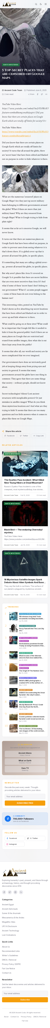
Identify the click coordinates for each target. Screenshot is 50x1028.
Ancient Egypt (8, 904)
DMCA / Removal (9, 960)
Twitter (25, 436)
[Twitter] (10, 892)
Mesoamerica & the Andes (13, 917)
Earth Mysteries (10, 64)
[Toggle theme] (41, 4)
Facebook (11, 436)
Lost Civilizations (9, 935)
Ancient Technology (10, 931)
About (6, 1017)
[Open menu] (45, 4)
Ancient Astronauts (10, 909)
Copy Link (40, 436)
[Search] (36, 4)
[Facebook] (4, 892)
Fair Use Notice (8, 968)
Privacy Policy (26, 1017)
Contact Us (6, 973)
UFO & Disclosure (9, 926)
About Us (6, 947)
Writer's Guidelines (10, 955)
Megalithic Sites (8, 922)
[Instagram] (15, 892)
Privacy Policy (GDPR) (11, 964)
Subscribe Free (25, 803)
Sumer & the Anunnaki (11, 913)
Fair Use (25, 1021)
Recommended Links (11, 951)
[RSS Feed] (21, 892)
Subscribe (25, 1000)
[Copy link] (46, 94)
